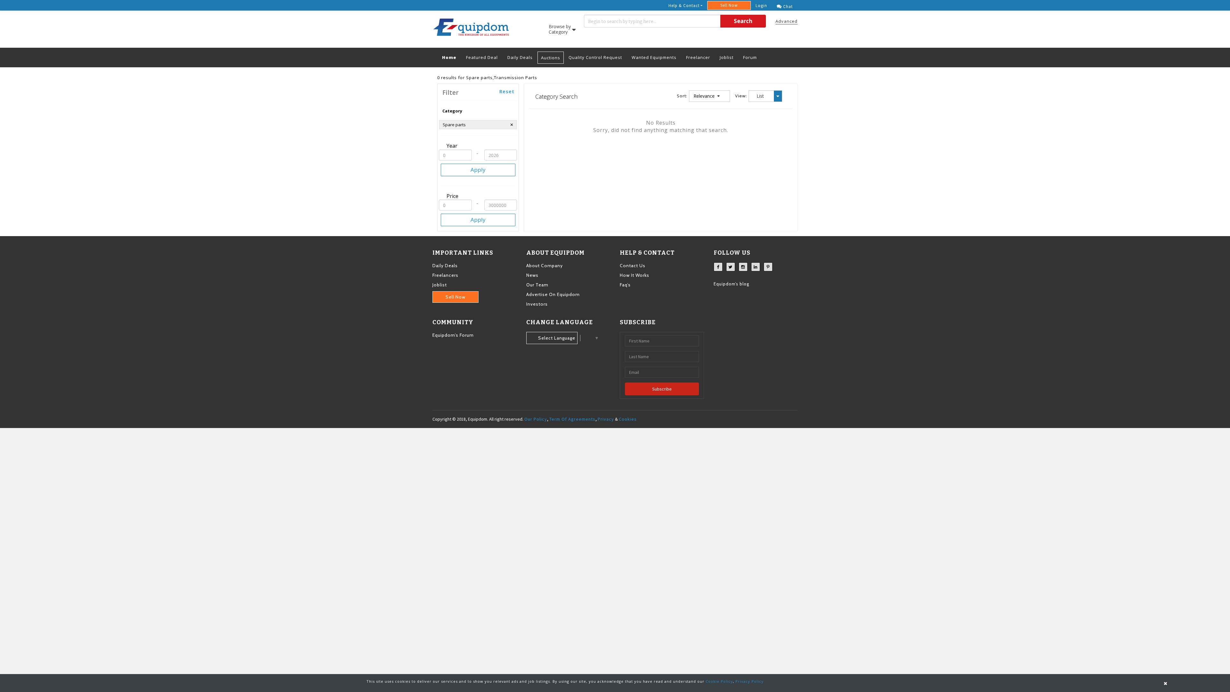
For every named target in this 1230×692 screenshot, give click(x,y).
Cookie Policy (719, 681)
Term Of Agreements (572, 419)
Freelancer (698, 57)
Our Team (537, 285)
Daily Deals (520, 57)
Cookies (628, 419)
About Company (544, 265)
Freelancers (445, 275)
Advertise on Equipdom (553, 294)
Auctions (550, 58)
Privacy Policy (749, 681)
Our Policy (535, 419)
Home (451, 57)
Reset (506, 91)
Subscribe (662, 389)
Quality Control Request (595, 57)
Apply (478, 169)
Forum (750, 57)
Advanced (786, 21)
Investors (537, 304)
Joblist (727, 57)
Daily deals (445, 265)
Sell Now (729, 5)
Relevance (704, 96)
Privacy (606, 419)
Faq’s (625, 285)
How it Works (634, 275)
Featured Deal (482, 57)
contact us (632, 265)
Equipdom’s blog (731, 283)
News (532, 275)
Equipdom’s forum (453, 335)
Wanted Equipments (654, 57)
